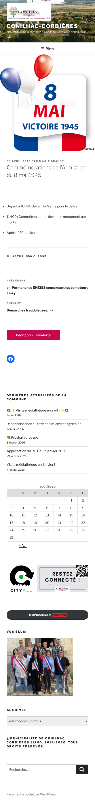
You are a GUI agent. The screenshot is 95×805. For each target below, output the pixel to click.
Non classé (36, 256)
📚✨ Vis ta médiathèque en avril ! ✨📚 (38, 410)
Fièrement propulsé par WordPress (31, 794)
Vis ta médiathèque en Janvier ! (31, 465)
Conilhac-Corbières (42, 26)
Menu (50, 48)
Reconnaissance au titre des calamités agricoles (44, 424)
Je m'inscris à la (47, 615)
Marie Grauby (51, 161)
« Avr (23, 546)
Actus (18, 256)
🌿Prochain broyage (22, 438)
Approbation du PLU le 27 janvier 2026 (36, 451)
